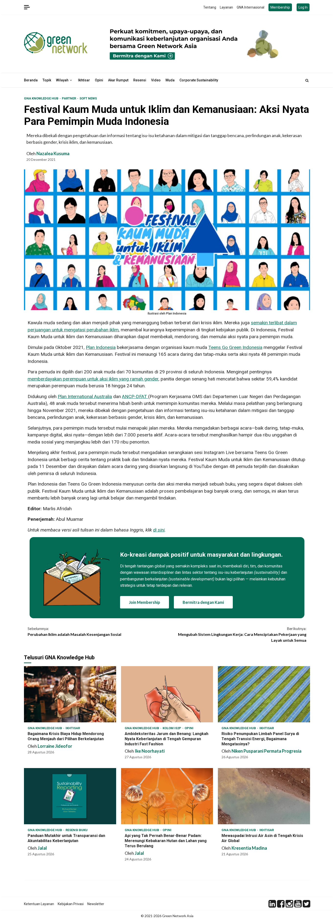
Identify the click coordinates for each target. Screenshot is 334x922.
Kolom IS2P (172, 728)
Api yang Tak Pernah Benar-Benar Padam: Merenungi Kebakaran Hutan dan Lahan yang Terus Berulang (167, 796)
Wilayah (62, 80)
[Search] (307, 80)
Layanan (226, 7)
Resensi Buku (77, 830)
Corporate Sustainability (198, 80)
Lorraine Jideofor (55, 746)
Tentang (209, 7)
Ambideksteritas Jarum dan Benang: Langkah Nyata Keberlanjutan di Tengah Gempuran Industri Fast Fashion (167, 694)
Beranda (31, 80)
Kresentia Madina (249, 848)
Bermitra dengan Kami (203, 602)
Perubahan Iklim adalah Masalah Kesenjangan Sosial (74, 631)
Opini (99, 80)
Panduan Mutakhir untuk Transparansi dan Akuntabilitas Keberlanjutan (70, 796)
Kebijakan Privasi (71, 904)
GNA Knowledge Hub (41, 98)
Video (156, 80)
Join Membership (144, 602)
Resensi (139, 80)
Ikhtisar (84, 80)
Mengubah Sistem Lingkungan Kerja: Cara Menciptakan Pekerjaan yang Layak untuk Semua (242, 634)
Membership (280, 7)
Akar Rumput (118, 80)
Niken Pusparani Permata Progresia (266, 751)
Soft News (88, 98)
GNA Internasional (250, 7)
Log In (303, 7)
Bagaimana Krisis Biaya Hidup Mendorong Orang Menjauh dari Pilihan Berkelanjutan (70, 694)
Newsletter (95, 904)
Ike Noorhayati (150, 751)
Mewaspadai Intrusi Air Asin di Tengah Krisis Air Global (264, 796)
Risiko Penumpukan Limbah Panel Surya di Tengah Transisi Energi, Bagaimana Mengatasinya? (264, 694)
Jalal (42, 848)
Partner (69, 98)
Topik (47, 80)
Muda (170, 80)
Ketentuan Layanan (39, 904)
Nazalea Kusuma (52, 153)
